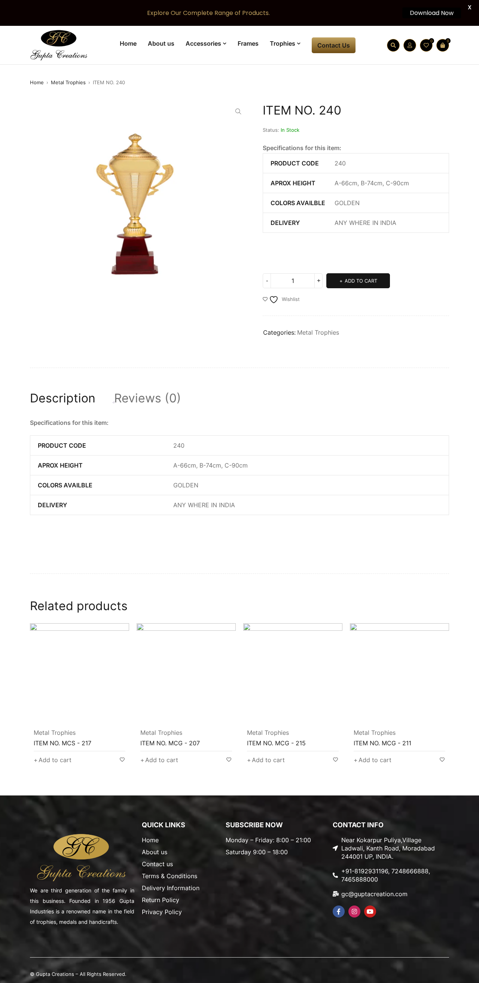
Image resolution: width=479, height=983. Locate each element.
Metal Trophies (68, 82)
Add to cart (361, 281)
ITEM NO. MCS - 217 (62, 743)
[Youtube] (370, 911)
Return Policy (160, 900)
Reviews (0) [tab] (147, 398)
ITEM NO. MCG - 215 (276, 743)
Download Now (431, 13)
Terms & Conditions (169, 876)
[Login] (409, 45)
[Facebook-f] (339, 911)
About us (154, 852)
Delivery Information (170, 888)
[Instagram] (354, 911)
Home (37, 82)
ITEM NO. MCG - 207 (170, 743)
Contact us (157, 864)
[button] (238, 111)
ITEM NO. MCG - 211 (382, 743)
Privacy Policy (162, 912)
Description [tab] (62, 398)
